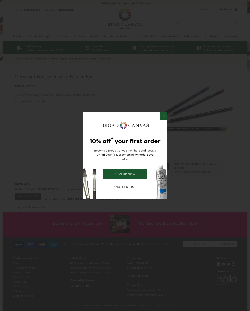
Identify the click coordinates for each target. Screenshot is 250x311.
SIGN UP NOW (125, 174)
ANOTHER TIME (125, 187)
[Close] (163, 116)
